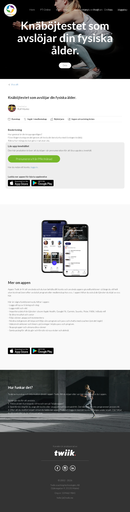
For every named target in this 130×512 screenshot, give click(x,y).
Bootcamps (62, 9)
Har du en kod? (91, 9)
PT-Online (45, 9)
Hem (32, 9)
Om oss (108, 9)
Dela (65, 65)
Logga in (121, 9)
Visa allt (14, 84)
